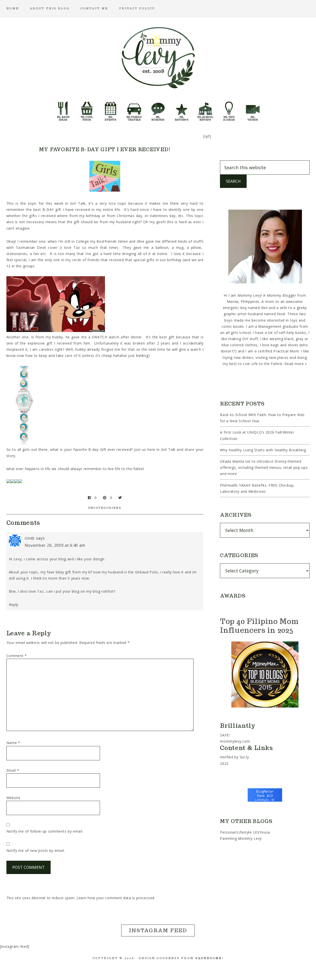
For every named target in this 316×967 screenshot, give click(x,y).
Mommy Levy (158, 56)
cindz (30, 538)
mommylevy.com (235, 741)
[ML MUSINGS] (158, 109)
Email (12, 770)
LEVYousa (261, 832)
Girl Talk (168, 449)
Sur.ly (244, 757)
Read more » (295, 363)
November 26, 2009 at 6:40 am (55, 545)
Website (13, 797)
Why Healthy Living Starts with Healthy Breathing (263, 450)
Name (13, 742)
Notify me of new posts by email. (35, 850)
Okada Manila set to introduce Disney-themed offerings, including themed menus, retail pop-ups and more (264, 467)
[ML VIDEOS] (252, 109)
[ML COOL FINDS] (87, 109)
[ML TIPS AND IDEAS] (229, 109)
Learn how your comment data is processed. (116, 897)
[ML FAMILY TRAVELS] (134, 109)
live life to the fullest (126, 468)
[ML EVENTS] (110, 109)
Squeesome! (209, 958)
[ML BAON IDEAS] (63, 109)
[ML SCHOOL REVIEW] (205, 109)
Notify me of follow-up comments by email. (44, 831)
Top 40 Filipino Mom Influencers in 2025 (259, 625)
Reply (14, 604)
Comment (16, 655)
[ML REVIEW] (181, 109)
